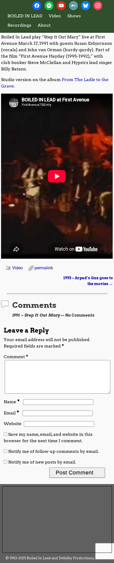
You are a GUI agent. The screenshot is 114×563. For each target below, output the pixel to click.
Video (55, 15)
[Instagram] (97, 5)
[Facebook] (36, 5)
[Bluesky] (85, 5)
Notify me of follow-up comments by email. (53, 451)
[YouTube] (61, 5)
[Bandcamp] (73, 5)
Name (12, 401)
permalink (43, 267)
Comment (16, 356)
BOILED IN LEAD (24, 15)
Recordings (19, 25)
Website (12, 423)
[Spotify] (49, 5)
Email (11, 413)
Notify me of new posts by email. (42, 462)
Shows (74, 15)
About (44, 25)
